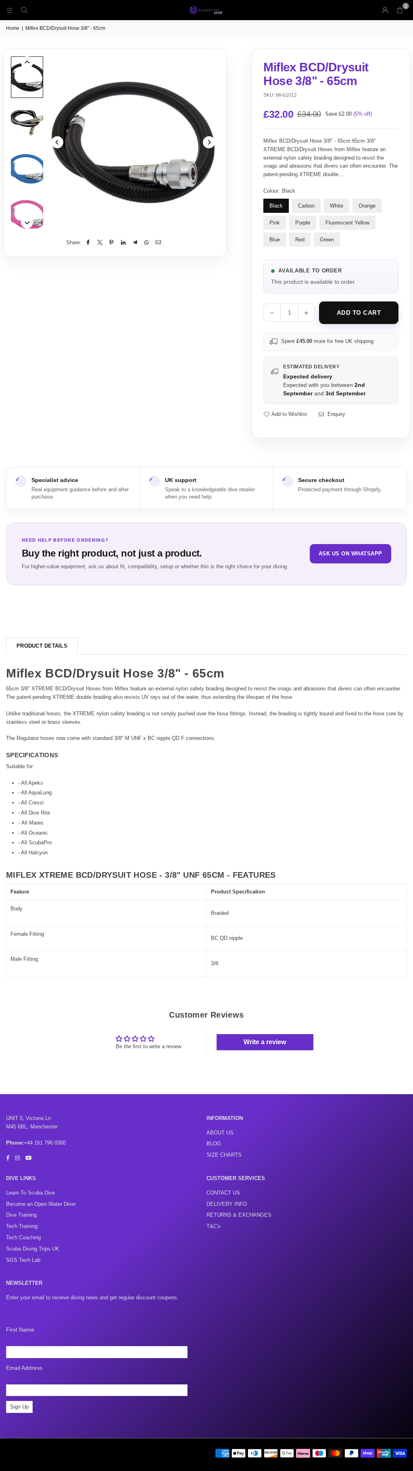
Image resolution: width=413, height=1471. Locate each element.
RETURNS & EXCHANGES (238, 1215)
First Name (20, 1329)
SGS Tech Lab (23, 1260)
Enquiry (335, 414)
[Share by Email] (158, 243)
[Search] (24, 10)
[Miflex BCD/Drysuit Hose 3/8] (27, 77)
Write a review (265, 1042)
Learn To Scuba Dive (30, 1193)
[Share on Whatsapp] (147, 243)
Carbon (306, 206)
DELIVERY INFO (226, 1204)
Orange (367, 206)
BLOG (213, 1144)
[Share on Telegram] (135, 243)
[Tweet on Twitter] (100, 243)
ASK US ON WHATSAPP (350, 554)
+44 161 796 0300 (45, 1143)
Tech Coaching (23, 1237)
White (336, 206)
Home (12, 28)
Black (276, 206)
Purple (302, 223)
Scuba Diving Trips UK (32, 1249)
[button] (399, 10)
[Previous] (57, 142)
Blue (274, 240)
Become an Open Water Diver (41, 1204)
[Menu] (9, 10)
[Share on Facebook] (88, 243)
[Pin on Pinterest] (111, 243)
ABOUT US (220, 1133)
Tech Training (22, 1226)
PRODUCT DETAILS (42, 646)
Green (327, 240)
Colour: (279, 191)
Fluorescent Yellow (347, 223)
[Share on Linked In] (123, 243)
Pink (274, 223)
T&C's (213, 1226)
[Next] (209, 142)
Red (300, 240)
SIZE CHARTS (224, 1155)
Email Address (24, 1368)
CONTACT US (223, 1193)
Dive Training (21, 1215)
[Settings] (385, 10)
